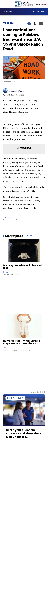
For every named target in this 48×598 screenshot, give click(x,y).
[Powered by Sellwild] (41, 392)
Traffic (8, 23)
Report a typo (10, 218)
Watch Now (40, 4)
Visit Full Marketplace (36, 236)
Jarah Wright (18, 91)
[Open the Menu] (4, 4)
